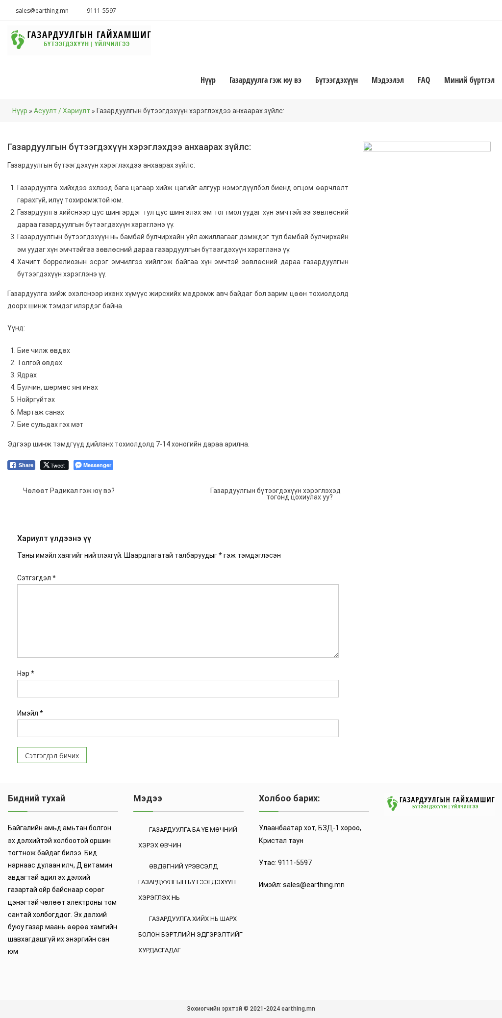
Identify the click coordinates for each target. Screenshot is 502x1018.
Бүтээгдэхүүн (336, 79)
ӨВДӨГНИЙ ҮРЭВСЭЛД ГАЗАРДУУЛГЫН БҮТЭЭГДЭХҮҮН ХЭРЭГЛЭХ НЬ (187, 882)
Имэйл (30, 713)
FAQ (424, 79)
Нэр (25, 673)
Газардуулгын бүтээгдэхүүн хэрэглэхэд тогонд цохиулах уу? (275, 492)
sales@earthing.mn (42, 10)
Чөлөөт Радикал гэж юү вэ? (69, 491)
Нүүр (208, 79)
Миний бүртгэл (469, 79)
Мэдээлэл (388, 79)
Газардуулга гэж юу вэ (265, 79)
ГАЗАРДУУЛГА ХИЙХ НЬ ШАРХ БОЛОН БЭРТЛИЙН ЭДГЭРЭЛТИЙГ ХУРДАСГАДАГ (190, 934)
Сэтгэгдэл (36, 578)
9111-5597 (101, 10)
